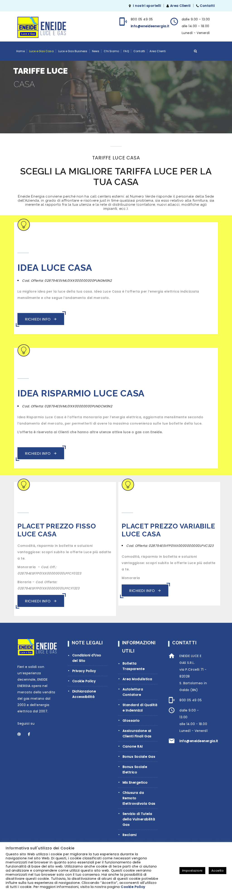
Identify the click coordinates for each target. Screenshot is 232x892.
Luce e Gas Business (72, 51)
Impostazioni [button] (192, 870)
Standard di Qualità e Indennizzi (140, 708)
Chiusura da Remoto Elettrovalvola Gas (139, 798)
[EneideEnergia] (41, 27)
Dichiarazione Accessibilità (84, 694)
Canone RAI (133, 746)
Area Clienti (180, 5)
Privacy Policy (84, 671)
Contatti (207, 5)
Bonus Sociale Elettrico (135, 770)
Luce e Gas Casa (41, 51)
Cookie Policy (84, 681)
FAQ (126, 51)
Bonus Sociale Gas (139, 756)
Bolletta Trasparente (134, 666)
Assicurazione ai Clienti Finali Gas (137, 733)
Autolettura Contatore (133, 692)
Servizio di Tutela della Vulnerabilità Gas (139, 819)
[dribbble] (21, 734)
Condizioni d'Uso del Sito (86, 658)
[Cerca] (195, 51)
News (95, 51)
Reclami (130, 835)
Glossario (131, 720)
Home (20, 51)
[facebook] (32, 734)
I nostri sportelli (147, 5)
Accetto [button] (217, 870)
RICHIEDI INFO (38, 319)
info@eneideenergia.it (150, 26)
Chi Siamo (111, 51)
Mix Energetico (135, 782)
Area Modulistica (137, 679)
